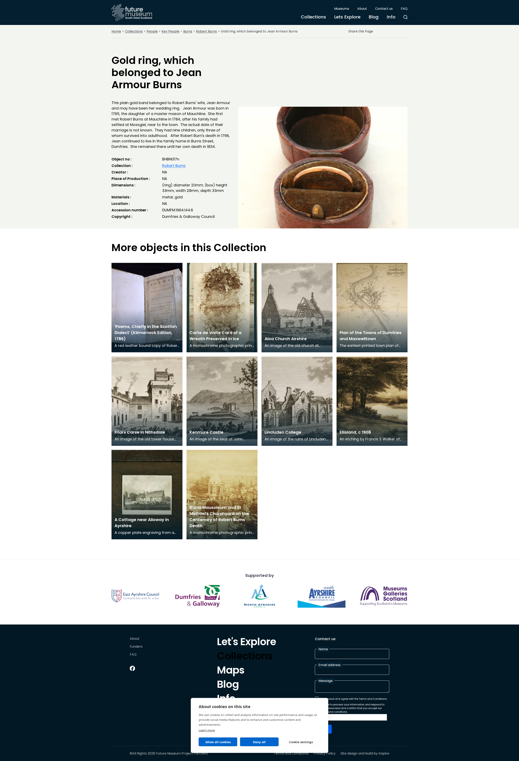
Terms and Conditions (291, 753)
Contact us (384, 8)
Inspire (384, 753)
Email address (329, 665)
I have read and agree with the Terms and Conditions (353, 699)
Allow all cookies (218, 742)
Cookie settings (301, 742)
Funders (136, 647)
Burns (187, 31)
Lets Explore (347, 17)
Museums (341, 8)
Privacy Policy (325, 753)
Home (116, 31)
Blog (374, 17)
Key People (170, 31)
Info (391, 17)
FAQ (404, 8)
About (362, 8)
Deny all (259, 742)
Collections (313, 17)
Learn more (207, 730)
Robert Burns (206, 31)
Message (325, 680)
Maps (230, 671)
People (152, 31)
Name (323, 649)
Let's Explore (246, 643)
